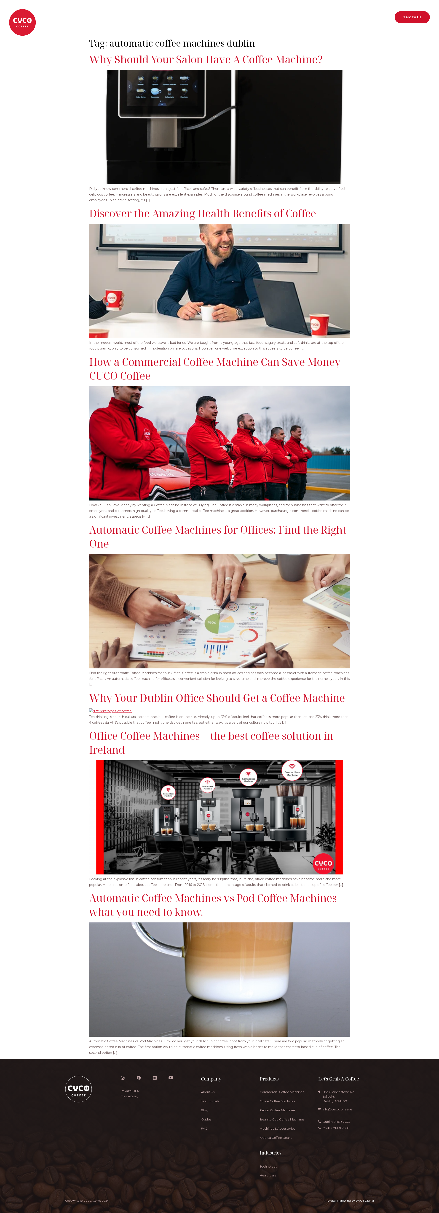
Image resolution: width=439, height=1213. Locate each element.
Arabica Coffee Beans (276, 1137)
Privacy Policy (130, 1090)
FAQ (204, 1128)
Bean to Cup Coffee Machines (282, 1119)
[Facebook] (139, 1078)
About (171, 17)
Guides (206, 1119)
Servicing (250, 17)
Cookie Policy (129, 1096)
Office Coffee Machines (277, 1101)
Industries (227, 17)
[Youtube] (171, 1078)
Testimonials (210, 1101)
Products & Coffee (276, 17)
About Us (207, 1092)
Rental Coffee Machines (277, 1110)
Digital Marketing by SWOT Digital (350, 1200)
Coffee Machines (197, 17)
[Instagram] (123, 1078)
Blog (204, 1110)
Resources (307, 17)
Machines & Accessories (277, 1128)
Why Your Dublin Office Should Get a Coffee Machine (217, 698)
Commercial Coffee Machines (282, 1092)
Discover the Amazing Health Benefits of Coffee (202, 213)
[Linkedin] (155, 1078)
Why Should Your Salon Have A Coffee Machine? (206, 59)
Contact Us (333, 17)
